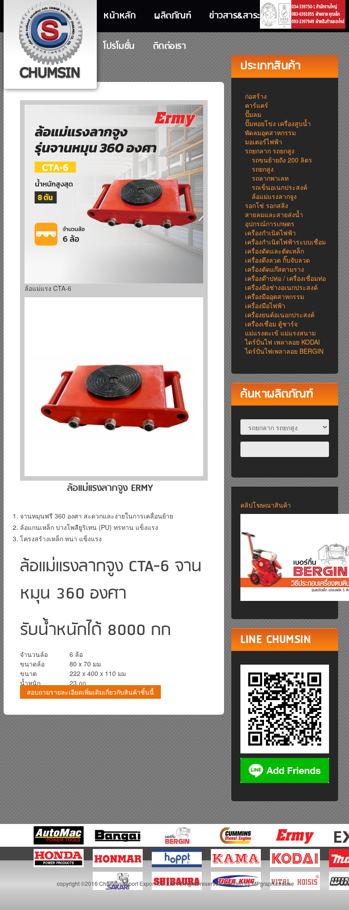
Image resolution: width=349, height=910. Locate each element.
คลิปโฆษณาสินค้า (265, 504)
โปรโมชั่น (119, 46)
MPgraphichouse (273, 883)
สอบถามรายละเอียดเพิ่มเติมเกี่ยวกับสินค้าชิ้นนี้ (90, 691)
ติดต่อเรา (169, 46)
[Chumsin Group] (50, 41)
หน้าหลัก (120, 16)
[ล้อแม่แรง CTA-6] (114, 194)
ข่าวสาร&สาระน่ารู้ (241, 16)
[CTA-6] (114, 385)
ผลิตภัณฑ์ (172, 16)
